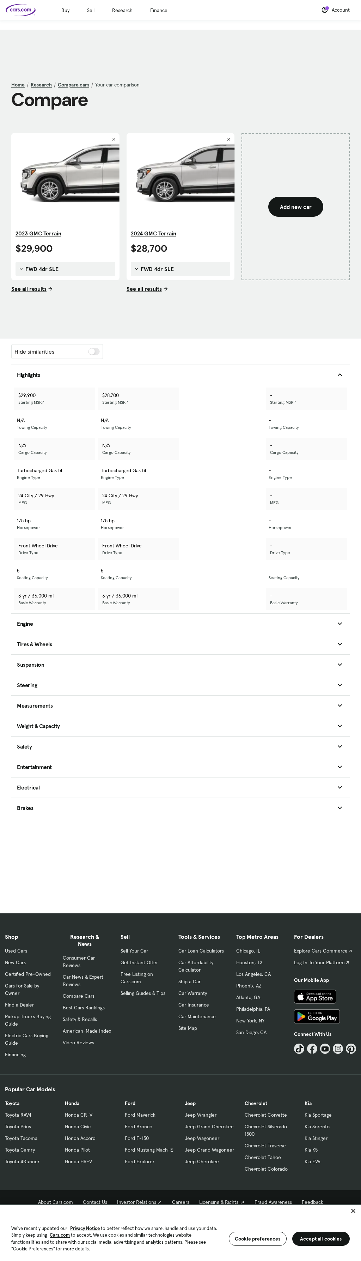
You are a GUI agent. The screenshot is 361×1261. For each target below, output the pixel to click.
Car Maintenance (197, 1016)
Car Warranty (192, 993)
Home (18, 85)
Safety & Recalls (80, 1019)
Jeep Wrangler (200, 1115)
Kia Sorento (317, 1126)
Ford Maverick (140, 1115)
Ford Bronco (138, 1126)
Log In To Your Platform (319, 962)
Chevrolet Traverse (265, 1145)
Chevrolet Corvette (266, 1115)
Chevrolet (256, 1103)
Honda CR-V (78, 1115)
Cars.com (60, 1235)
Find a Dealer (19, 1005)
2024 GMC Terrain (153, 233)
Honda (72, 1103)
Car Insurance (193, 1005)
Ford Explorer (139, 1161)
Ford (130, 1103)
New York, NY (250, 1020)
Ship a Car (189, 981)
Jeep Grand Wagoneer (209, 1150)
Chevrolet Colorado (266, 1169)
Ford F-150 (137, 1138)
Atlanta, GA (248, 997)
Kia (308, 1103)
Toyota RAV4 (18, 1115)
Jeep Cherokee (202, 1161)
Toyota (12, 1103)
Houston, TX (249, 962)
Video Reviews (78, 1042)
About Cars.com (55, 1202)
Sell (90, 10)
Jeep (190, 1103)
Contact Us (95, 1202)
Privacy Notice (85, 1228)
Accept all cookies (321, 1239)
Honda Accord (80, 1138)
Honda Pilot (77, 1150)
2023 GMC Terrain (38, 233)
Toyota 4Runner (22, 1161)
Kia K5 (311, 1150)
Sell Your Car (134, 951)
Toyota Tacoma (21, 1138)
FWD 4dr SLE (41, 268)
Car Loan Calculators (201, 951)
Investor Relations (136, 1202)
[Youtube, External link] (325, 1049)
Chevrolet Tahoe (263, 1157)
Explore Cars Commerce (321, 951)
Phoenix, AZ (249, 986)
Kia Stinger (316, 1138)
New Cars (15, 962)
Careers (180, 1202)
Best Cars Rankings (84, 1007)
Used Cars (16, 951)
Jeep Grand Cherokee (209, 1126)
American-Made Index (87, 1031)
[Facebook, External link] (312, 1049)
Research (122, 10)
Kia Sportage (318, 1115)
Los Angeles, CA (253, 974)
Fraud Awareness (273, 1202)
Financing (15, 1054)
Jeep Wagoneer (202, 1138)
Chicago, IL (248, 951)
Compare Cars (78, 996)
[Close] (353, 1211)
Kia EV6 (312, 1161)
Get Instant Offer (139, 962)
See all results (29, 288)
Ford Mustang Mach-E (149, 1150)
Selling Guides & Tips (143, 993)
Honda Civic (78, 1126)
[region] (180, 1232)
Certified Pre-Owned (28, 974)
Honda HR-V (78, 1161)
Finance (158, 10)
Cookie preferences (258, 1239)
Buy (65, 10)
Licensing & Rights (218, 1202)
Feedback (312, 1202)
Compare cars (73, 85)
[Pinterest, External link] (351, 1049)
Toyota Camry (20, 1150)
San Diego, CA (251, 1032)
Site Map (187, 1028)
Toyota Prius (18, 1126)
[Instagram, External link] (338, 1049)
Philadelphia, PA (253, 1009)
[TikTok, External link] (299, 1049)
